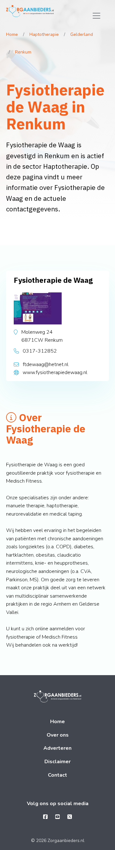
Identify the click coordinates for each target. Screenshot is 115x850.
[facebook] (45, 817)
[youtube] (57, 817)
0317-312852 (40, 351)
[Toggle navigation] (96, 16)
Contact (57, 775)
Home (12, 34)
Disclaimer (57, 761)
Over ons (58, 735)
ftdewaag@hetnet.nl (45, 364)
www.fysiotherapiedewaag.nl (55, 372)
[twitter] (69, 817)
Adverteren (57, 748)
